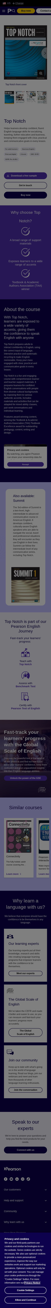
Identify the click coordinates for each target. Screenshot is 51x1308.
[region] (25, 1270)
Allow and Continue (25, 1300)
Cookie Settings (25, 1290)
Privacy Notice (32, 1283)
